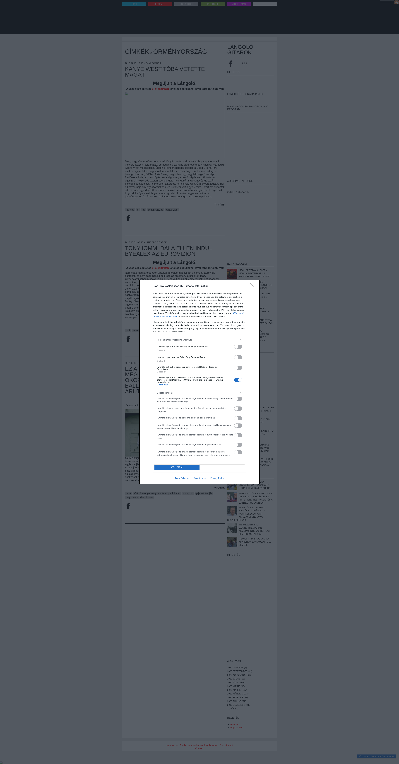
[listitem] (199, 339)
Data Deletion (182, 478)
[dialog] (199, 382)
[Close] (253, 286)
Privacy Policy (217, 478)
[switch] (238, 347)
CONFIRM (177, 467)
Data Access (199, 478)
